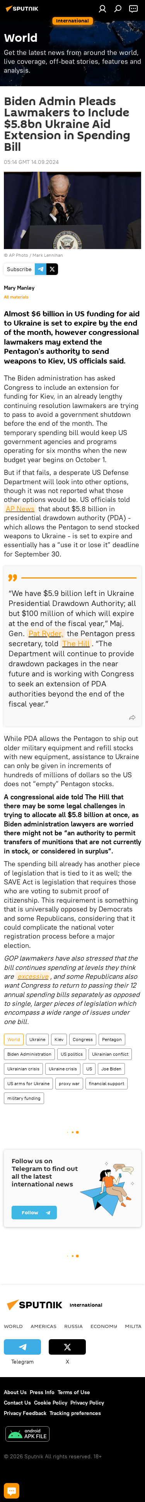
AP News (20, 508)
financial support (106, 1083)
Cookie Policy (50, 1402)
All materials (16, 297)
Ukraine (37, 1039)
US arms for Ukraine (28, 1083)
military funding (24, 1098)
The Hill (76, 643)
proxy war (69, 1083)
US (89, 1069)
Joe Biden (111, 1069)
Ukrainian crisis (23, 1069)
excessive (32, 976)
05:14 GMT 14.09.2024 (31, 162)
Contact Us (17, 1402)
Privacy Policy (87, 1402)
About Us (15, 1392)
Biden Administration (29, 1054)
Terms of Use (74, 1392)
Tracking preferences (75, 1413)
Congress (83, 1039)
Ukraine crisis (63, 1069)
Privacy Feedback (25, 1413)
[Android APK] (27, 1435)
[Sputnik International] (23, 11)
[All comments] (11, 1491)
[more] (132, 717)
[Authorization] (102, 8)
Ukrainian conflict (110, 1054)
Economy (103, 1326)
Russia (73, 1326)
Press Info (42, 1392)
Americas (43, 1326)
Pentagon (112, 1039)
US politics (72, 1054)
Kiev (59, 1039)
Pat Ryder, (46, 633)
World (13, 1039)
